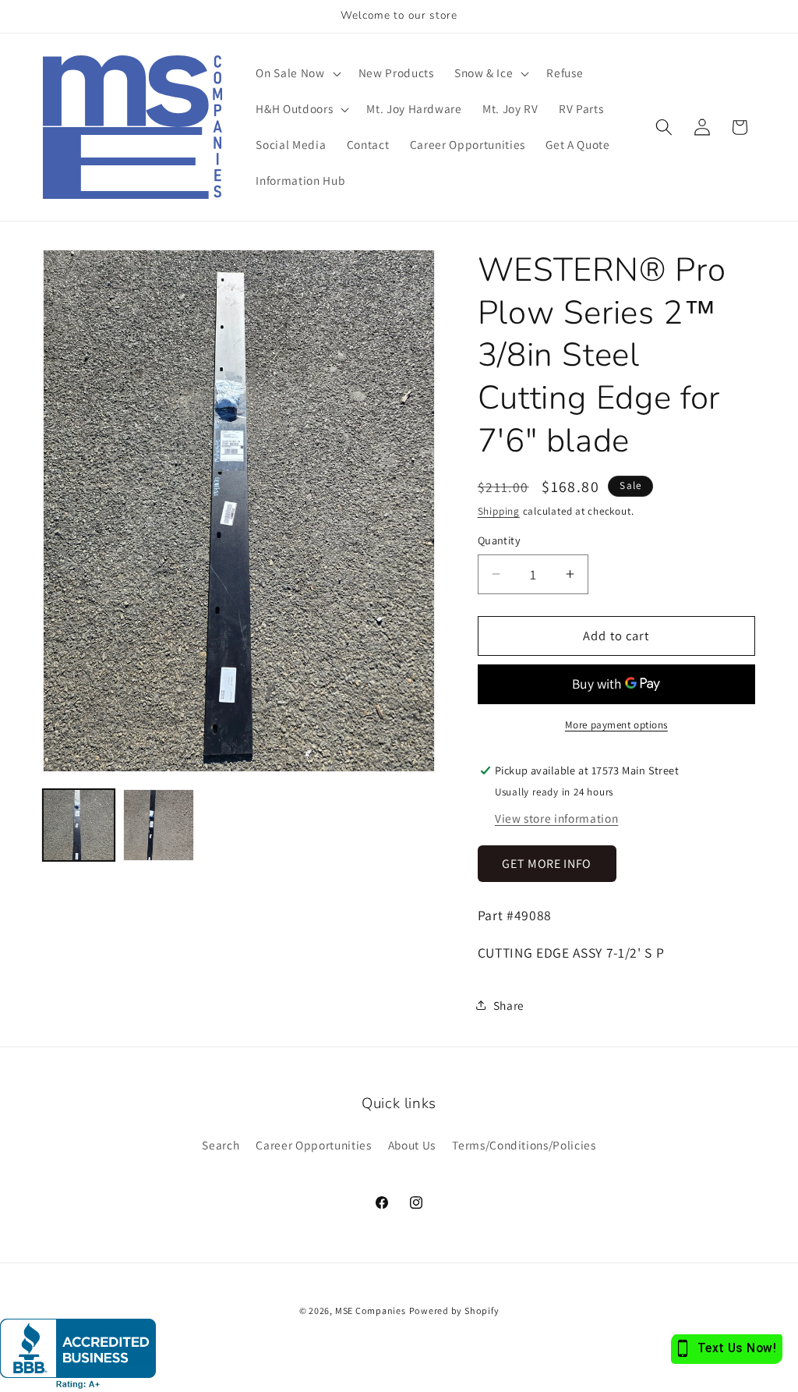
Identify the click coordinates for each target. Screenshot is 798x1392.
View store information (557, 818)
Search (220, 1145)
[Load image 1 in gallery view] (79, 825)
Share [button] (508, 1005)
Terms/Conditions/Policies (524, 1145)
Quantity (499, 540)
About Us (412, 1145)
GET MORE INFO (546, 863)
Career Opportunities (313, 1145)
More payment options (616, 724)
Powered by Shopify (454, 1310)
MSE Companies (370, 1310)
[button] (296, 73)
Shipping (499, 511)
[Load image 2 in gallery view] (159, 825)
